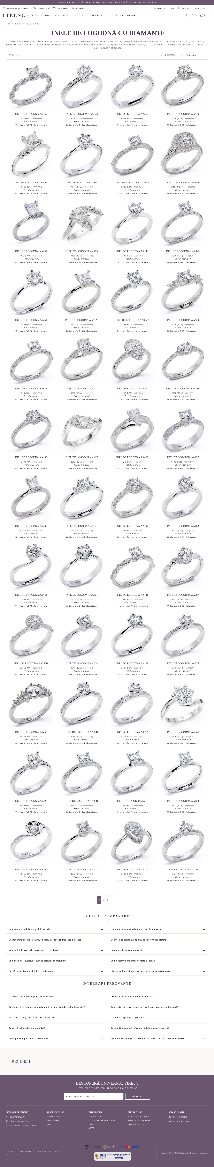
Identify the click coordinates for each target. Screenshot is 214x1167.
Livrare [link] (91, 1128)
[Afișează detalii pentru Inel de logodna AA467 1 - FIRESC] (81, 429)
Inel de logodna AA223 (82, 114)
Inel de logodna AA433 (132, 457)
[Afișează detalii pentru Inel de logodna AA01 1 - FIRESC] (81, 154)
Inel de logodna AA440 (183, 114)
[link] (79, 8)
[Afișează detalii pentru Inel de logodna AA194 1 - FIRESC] (183, 154)
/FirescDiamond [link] (180, 1117)
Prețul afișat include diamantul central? (132, 996)
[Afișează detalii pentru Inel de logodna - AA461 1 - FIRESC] (31, 154)
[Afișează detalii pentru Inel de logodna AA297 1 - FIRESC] (183, 566)
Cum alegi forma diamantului (126, 950)
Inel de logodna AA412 (82, 869)
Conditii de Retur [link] (136, 1124)
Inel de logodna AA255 (183, 663)
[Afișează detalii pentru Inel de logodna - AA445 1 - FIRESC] (183, 223)
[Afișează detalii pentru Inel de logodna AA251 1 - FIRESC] (31, 292)
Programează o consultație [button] (23, 1125)
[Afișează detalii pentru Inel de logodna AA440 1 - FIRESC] (183, 85)
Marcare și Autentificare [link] (139, 1116)
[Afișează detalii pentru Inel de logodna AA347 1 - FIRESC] (183, 704)
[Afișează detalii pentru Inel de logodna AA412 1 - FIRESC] (81, 841)
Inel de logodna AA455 (31, 732)
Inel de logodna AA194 (183, 182)
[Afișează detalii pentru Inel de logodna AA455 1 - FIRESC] (31, 704)
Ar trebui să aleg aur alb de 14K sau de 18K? (32, 1017)
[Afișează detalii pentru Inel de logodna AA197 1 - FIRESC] (132, 498)
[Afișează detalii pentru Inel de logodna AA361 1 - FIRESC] (81, 566)
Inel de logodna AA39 (183, 869)
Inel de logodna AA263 (31, 869)
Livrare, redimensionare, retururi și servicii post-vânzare (140, 971)
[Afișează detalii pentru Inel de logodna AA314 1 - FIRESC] (81, 635)
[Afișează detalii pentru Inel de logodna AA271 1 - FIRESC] (81, 498)
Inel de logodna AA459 (31, 114)
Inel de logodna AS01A (132, 732)
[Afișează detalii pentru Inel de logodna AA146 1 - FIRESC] (132, 223)
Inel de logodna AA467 (82, 457)
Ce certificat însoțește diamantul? (27, 1027)
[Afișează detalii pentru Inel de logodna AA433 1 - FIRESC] (132, 429)
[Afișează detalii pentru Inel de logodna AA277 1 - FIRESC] (132, 841)
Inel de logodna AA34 (132, 801)
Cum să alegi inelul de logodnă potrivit (29, 929)
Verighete (62, 15)
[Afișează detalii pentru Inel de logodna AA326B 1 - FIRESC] (132, 154)
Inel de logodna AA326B (132, 182)
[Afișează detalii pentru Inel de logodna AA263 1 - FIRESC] (31, 841)
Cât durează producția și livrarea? (128, 1017)
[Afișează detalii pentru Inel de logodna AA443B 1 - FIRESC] (183, 360)
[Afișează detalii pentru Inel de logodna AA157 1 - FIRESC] (183, 429)
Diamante (97, 15)
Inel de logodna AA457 (31, 251)
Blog (49, 1124)
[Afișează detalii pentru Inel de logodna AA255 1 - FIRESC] (183, 635)
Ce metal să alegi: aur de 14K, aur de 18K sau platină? (139, 939)
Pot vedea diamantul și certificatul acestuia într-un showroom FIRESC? (148, 1038)
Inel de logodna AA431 (31, 594)
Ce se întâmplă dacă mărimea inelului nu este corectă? (140, 1027)
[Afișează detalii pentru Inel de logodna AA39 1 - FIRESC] (183, 841)
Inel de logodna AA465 (82, 251)
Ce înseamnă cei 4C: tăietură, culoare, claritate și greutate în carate (45, 939)
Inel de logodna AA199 (132, 663)
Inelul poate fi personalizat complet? (28, 1038)
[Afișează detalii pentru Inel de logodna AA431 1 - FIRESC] (31, 566)
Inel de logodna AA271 (82, 526)
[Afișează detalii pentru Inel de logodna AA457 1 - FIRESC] (31, 223)
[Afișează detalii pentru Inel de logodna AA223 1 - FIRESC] (81, 85)
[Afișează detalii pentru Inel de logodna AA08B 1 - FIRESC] (81, 772)
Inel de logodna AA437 (31, 526)
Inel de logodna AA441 (132, 594)
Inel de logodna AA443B (183, 388)
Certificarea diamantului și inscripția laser (31, 971)
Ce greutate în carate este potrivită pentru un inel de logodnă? (144, 1006)
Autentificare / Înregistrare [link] (193, 8)
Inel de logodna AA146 (132, 251)
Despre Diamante (54, 1116)
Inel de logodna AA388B (31, 663)
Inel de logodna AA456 (31, 457)
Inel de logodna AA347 (183, 732)
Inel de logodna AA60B (82, 732)
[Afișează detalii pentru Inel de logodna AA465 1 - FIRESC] (81, 223)
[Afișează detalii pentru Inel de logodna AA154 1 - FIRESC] (183, 772)
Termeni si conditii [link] (96, 1116)
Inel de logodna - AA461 (31, 182)
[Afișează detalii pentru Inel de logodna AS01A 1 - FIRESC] (132, 704)
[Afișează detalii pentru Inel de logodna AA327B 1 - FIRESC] (132, 292)
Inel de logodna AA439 (183, 320)
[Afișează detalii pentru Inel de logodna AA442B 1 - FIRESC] (81, 292)
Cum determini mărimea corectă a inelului (133, 960)
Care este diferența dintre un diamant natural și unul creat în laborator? (47, 1006)
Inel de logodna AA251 (31, 320)
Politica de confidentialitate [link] (101, 1120)
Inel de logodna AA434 (132, 388)
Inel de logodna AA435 (31, 388)
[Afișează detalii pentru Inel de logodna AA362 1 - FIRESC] (132, 85)
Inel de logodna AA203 (31, 801)
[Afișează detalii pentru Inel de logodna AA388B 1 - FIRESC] (31, 635)
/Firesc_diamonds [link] (181, 1121)
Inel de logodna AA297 (183, 594)
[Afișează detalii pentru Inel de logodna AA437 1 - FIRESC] (31, 498)
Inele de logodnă (38, 15)
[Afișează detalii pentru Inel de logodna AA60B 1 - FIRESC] (81, 704)
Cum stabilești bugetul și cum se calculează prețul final (38, 960)
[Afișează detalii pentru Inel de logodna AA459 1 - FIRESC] (31, 85)
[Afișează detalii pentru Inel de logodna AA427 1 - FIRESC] (81, 360)
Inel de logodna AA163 (183, 526)
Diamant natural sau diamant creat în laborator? (137, 929)
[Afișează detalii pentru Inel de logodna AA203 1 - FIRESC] (31, 772)
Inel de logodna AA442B (82, 320)
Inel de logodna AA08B (82, 801)
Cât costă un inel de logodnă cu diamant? (31, 996)
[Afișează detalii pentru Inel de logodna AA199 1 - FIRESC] (132, 635)
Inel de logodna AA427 (82, 388)
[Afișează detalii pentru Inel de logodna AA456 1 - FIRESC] (31, 429)
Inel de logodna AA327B (132, 320)
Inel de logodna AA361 (82, 594)
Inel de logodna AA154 (183, 801)
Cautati (188, 15)
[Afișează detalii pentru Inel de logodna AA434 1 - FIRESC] (132, 360)
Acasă (8, 24)
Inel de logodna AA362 (132, 114)
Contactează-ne (17, 1117)
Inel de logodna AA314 (82, 663)
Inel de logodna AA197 (132, 526)
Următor (113, 900)
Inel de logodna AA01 (81, 182)
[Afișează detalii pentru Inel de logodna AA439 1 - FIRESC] (183, 292)
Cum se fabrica (54, 1120)
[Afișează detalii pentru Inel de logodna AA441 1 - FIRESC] (132, 566)
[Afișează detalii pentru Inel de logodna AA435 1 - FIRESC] (31, 360)
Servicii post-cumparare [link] (139, 1120)
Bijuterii (79, 15)
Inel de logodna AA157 (183, 457)
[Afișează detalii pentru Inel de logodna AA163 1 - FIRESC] (183, 498)
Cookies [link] (91, 1124)
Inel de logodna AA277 (132, 869)
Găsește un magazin (19, 1121)
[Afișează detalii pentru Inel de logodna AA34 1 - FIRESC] (132, 772)
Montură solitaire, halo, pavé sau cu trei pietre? (34, 950)
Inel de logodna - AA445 (183, 251)
